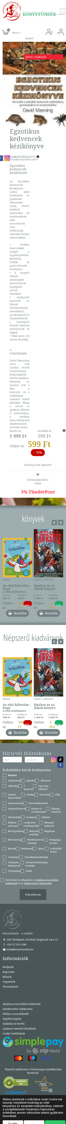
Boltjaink (8, 967)
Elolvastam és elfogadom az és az (31, 881)
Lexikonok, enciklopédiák (31, 824)
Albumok (45, 780)
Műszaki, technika (34, 832)
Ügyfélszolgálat (12, 1018)
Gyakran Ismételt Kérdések (19, 1028)
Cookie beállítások (14, 1033)
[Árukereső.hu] (16, 1083)
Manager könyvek (49, 824)
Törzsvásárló (34, 87)
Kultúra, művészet (13, 824)
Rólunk (7, 976)
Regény (12, 848)
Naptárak (49, 831)
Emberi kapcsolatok (14, 796)
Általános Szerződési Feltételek (21, 1004)
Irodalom (31, 817)
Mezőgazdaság (16, 831)
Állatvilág (13, 786)
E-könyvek (28, 787)
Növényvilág (15, 839)
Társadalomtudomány (36, 857)
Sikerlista (32, 69)
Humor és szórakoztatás (38, 810)
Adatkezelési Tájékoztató (18, 1009)
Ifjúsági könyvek (56, 810)
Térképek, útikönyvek (14, 864)
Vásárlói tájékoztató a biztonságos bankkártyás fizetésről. (33, 1071)
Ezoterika (45, 794)
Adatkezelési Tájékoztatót (38, 883)
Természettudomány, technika (37, 864)
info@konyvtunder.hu (19, 949)
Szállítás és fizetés (38, 75)
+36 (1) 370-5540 (16, 944)
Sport (41, 848)
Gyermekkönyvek (38, 803)
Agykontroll (14, 780)
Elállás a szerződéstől (16, 1013)
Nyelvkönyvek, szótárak (35, 841)
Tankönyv (13, 857)
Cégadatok (9, 981)
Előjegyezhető (35, 63)
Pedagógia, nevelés (55, 841)
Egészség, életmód (43, 787)
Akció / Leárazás (36, 56)
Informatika (14, 817)
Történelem (14, 871)
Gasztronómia (15, 803)
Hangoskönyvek (17, 808)
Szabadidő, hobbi (56, 850)
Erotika (30, 794)
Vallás (29, 871)
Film (57, 794)
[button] (12, 31)
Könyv (30, 38)
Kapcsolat (32, 81)
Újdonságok (33, 50)
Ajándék (31, 44)
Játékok (46, 817)
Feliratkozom (33, 894)
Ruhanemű (27, 848)
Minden (12, 775)
